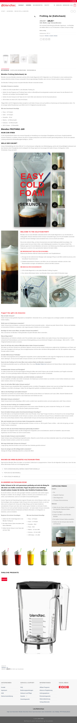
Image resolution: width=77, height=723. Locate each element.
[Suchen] (54, 5)
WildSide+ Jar (5, 667)
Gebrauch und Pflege (26, 693)
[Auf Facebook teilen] (41, 39)
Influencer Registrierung (46, 690)
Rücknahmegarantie (45, 696)
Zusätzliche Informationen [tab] (18, 70)
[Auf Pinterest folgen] (75, 1)
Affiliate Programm (44, 687)
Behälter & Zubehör (21, 11)
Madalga (57, 711)
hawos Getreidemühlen (47, 711)
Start (3, 11)
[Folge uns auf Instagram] (68, 687)
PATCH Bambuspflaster (65, 711)
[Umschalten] (2, 469)
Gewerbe (10, 11)
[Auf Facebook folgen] (70, 1)
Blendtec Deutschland (23, 711)
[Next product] (72, 11)
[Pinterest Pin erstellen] (49, 39)
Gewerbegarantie (25, 699)
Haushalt (21, 5)
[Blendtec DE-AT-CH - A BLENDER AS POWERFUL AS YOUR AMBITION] (8, 5)
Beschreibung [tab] (5, 70)
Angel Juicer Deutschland (12, 711)
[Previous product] (74, 11)
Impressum (4, 690)
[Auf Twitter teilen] (43, 39)
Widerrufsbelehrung (45, 699)
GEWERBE (28, 5)
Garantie (22, 696)
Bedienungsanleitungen (26, 690)
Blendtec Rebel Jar (41, 364)
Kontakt (3, 687)
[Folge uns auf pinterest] (65, 687)
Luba (53, 711)
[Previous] (1, 676)
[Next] (6, 676)
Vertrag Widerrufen (45, 702)
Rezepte (47, 5)
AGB (2, 693)
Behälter (55, 35)
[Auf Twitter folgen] (73, 1)
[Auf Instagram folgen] (72, 1)
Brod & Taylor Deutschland (35, 711)
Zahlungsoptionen (44, 693)
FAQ (21, 687)
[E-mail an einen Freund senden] (46, 39)
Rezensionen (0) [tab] (31, 70)
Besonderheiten (37, 5)
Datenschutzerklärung (7, 696)
